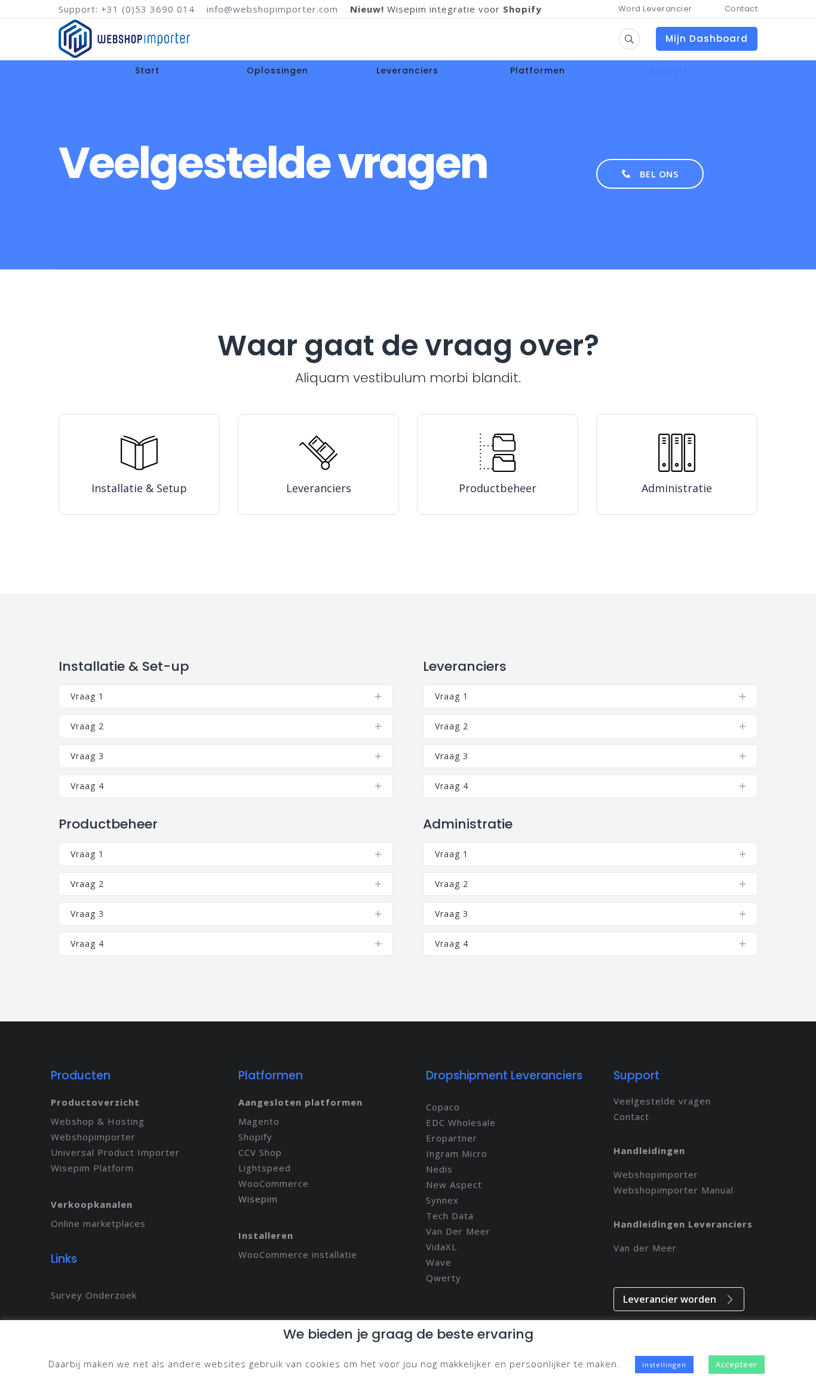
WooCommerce (273, 1183)
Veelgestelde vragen (662, 1101)
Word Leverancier (655, 8)
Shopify (255, 1137)
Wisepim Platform (92, 1168)
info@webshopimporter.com (272, 9)
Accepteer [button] (736, 1364)
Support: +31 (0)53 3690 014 (127, 9)
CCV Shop (260, 1152)
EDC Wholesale (461, 1122)
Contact (741, 8)
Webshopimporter (93, 1137)
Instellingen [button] (664, 1364)
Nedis (439, 1169)
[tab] (226, 696)
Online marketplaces (98, 1223)
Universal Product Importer (115, 1152)
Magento (259, 1121)
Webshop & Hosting (98, 1121)
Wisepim (258, 1199)
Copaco (443, 1107)
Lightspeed (264, 1168)
